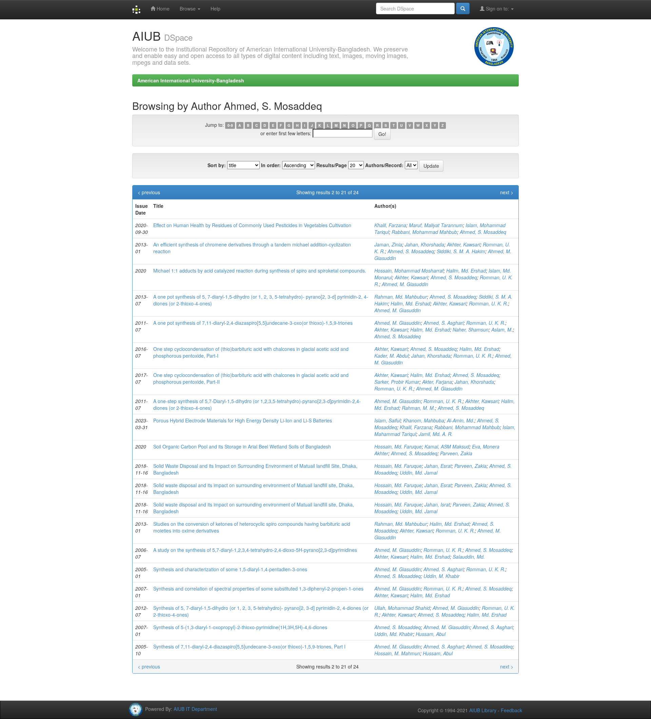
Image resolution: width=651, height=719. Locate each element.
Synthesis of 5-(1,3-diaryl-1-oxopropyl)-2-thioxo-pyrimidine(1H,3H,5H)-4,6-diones (240, 627)
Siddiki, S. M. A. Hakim (461, 251)
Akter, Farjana (437, 381)
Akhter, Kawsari (463, 244)
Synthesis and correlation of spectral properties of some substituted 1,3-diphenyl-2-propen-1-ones (258, 588)
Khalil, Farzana (390, 225)
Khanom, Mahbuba (423, 420)
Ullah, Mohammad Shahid (402, 607)
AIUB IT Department (195, 708)
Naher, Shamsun (471, 329)
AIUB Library (482, 710)
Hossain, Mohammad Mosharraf (408, 270)
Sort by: (217, 165)
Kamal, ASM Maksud (447, 446)
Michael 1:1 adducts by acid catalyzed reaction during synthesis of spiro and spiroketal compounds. (259, 270)
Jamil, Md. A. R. (436, 434)
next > (506, 192)
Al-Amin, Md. (460, 420)
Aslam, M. (502, 329)
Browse (188, 8)
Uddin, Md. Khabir (393, 634)
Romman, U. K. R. (488, 303)
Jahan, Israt (437, 504)
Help (215, 8)
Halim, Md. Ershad (466, 270)
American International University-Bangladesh (190, 80)
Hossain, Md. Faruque (398, 446)
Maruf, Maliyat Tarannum (436, 225)
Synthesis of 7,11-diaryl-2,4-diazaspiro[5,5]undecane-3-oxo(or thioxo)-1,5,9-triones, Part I (249, 646)
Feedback (511, 710)
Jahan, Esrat (438, 465)
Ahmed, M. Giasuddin (405, 284)
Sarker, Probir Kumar (396, 381)
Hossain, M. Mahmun (397, 653)
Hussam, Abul (431, 634)
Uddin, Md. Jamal (418, 472)
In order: (271, 165)
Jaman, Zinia (388, 244)
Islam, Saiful (387, 420)
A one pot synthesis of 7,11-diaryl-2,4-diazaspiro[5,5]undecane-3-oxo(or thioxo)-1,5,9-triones (253, 322)
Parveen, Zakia (456, 453)
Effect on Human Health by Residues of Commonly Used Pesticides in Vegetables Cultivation (252, 225)
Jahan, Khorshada (424, 244)
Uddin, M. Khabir (441, 576)
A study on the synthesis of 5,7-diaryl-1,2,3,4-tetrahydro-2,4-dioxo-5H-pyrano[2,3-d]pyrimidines (255, 549)
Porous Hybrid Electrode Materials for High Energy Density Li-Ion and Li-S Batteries (242, 420)
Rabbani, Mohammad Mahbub (424, 231)
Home (162, 8)
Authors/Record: (384, 165)
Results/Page (331, 165)
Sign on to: (497, 8)
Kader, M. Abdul (391, 355)
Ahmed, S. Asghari (443, 322)
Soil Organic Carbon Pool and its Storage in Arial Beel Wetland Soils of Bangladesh (242, 446)
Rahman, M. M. (418, 407)
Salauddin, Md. (469, 556)
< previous (149, 192)
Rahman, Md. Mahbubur (400, 296)
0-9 (230, 125)
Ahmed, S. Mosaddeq (483, 231)
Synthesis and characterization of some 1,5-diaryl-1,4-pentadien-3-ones (230, 569)
